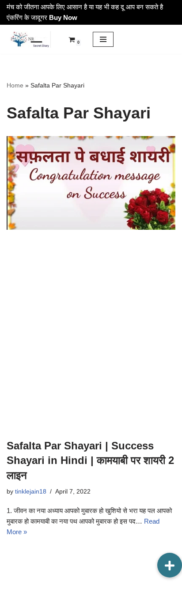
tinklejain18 (30, 491)
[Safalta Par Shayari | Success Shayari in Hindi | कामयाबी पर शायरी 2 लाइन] (91, 183)
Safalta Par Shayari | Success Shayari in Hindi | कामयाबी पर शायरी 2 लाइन (90, 460)
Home (15, 85)
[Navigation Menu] (103, 39)
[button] (169, 565)
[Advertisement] (91, 334)
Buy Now (63, 17)
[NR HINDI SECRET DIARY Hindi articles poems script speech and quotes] (29, 39)
